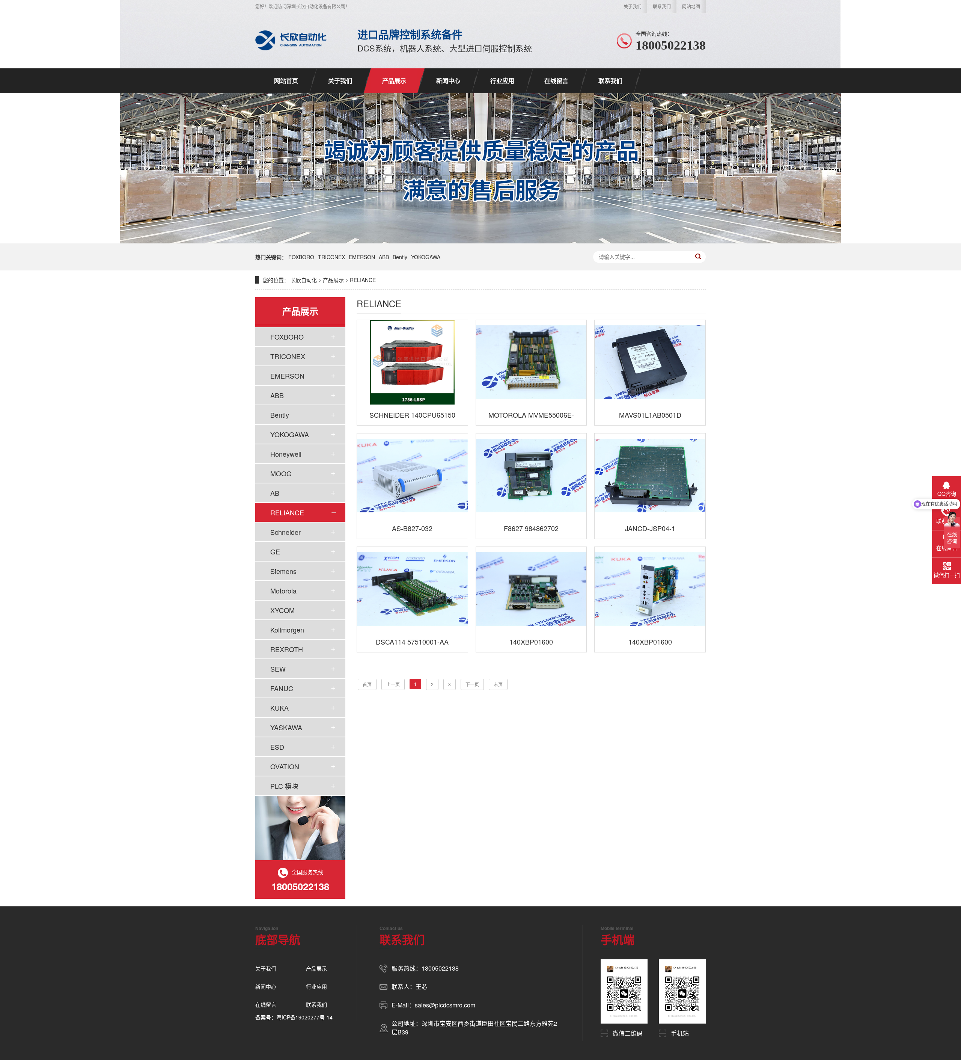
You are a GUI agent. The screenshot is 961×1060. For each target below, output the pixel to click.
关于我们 (633, 6)
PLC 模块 (284, 786)
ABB (384, 257)
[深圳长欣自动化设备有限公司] (291, 40)
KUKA (279, 708)
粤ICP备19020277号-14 (304, 1017)
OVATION (284, 766)
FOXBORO (301, 257)
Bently (400, 257)
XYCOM (282, 610)
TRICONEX (331, 257)
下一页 (472, 684)
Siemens (283, 571)
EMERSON (362, 257)
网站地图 (691, 6)
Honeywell (285, 454)
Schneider (285, 532)
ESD (277, 747)
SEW (278, 668)
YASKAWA (286, 727)
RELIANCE (363, 280)
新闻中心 (448, 80)
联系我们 (662, 6)
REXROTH (286, 649)
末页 (498, 684)
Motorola (283, 590)
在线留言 (556, 80)
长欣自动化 (304, 280)
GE (275, 551)
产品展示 (394, 80)
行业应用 (502, 80)
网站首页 (286, 80)
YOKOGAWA (425, 257)
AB (274, 493)
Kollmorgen (287, 629)
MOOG (281, 473)
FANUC (281, 688)
